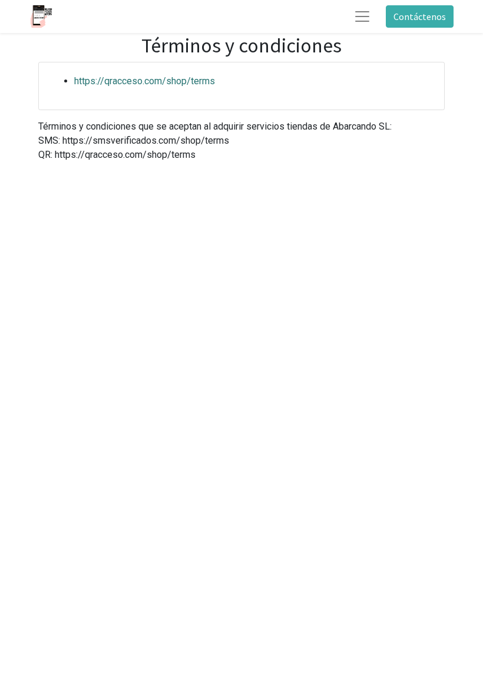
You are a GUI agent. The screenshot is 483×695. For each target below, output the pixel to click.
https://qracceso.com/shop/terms (144, 81)
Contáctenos (419, 16)
